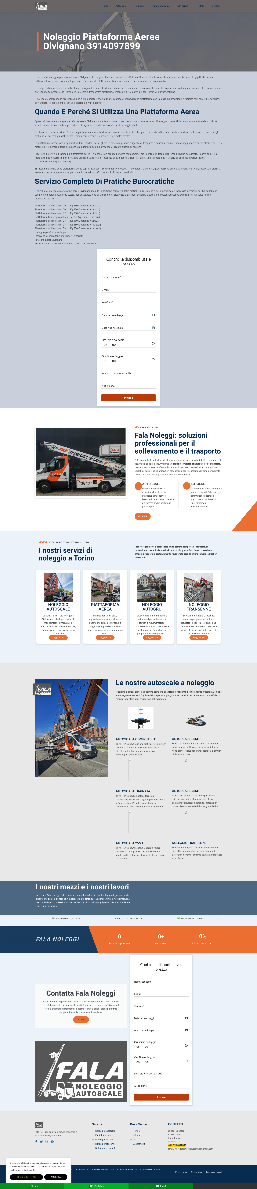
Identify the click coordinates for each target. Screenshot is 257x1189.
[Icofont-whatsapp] (57, 1141)
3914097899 (179, 1145)
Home (105, 6)
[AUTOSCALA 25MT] (117, 838)
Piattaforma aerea (161, 6)
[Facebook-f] (36, 1141)
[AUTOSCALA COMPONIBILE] (117, 734)
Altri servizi (182, 6)
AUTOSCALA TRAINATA (133, 791)
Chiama (81, 1019)
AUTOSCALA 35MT (186, 739)
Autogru (140, 6)
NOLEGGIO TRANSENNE (189, 843)
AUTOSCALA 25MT (129, 843)
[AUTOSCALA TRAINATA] (117, 786)
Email (160, 1186)
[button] (39, 918)
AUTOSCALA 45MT (186, 791)
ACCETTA (56, 1177)
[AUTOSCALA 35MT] (174, 734)
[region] (38, 1170)
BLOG (201, 6)
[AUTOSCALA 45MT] (174, 786)
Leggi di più (58, 637)
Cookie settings (26, 1177)
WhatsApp (96, 1186)
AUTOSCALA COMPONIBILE (136, 739)
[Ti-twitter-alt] (41, 1141)
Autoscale (121, 6)
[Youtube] (52, 1141)
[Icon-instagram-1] (47, 1141)
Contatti (216, 6)
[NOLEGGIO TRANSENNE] (174, 838)
